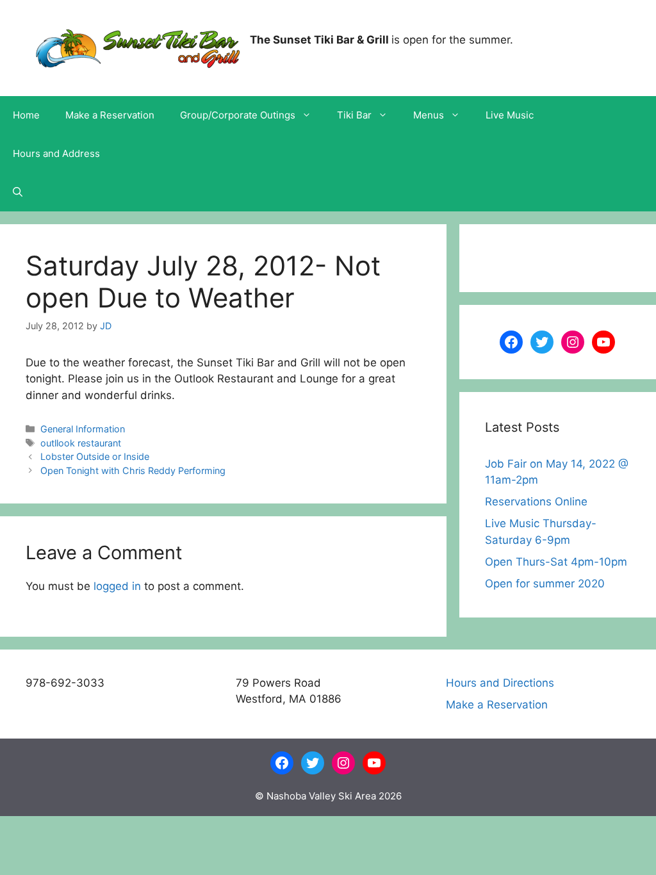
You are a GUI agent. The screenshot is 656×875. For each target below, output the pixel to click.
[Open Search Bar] (17, 192)
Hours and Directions (500, 682)
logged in (117, 586)
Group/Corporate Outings (237, 115)
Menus (428, 115)
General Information (82, 428)
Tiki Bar (354, 115)
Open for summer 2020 (545, 583)
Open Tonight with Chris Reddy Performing (133, 470)
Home (26, 115)
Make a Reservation (109, 115)
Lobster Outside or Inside (94, 456)
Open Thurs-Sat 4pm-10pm (556, 561)
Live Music (510, 115)
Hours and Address (56, 153)
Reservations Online (536, 501)
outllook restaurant (80, 443)
